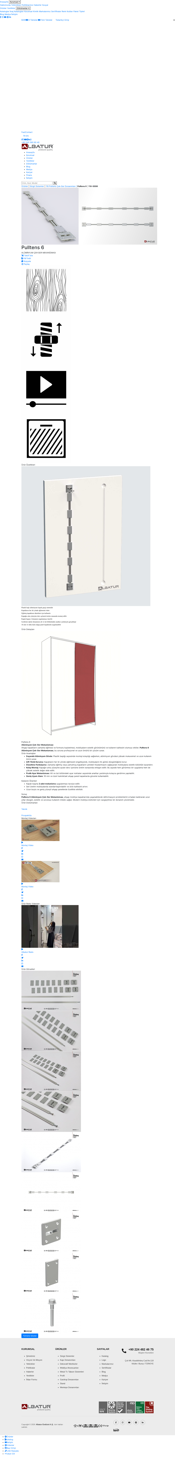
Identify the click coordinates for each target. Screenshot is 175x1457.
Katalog (105, 1356)
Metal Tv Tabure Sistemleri (72, 1372)
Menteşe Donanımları (69, 1387)
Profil (62, 1376)
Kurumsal (14, 2)
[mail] (22, 966)
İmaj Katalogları (17, 11)
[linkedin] (10, 17)
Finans (29, 175)
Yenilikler (11, 8)
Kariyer (29, 172)
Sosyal (45, 5)
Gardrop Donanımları (69, 1379)
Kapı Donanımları (67, 1360)
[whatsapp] (31, 139)
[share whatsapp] (22, 856)
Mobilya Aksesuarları (69, 1368)
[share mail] (22, 859)
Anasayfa (4, 2)
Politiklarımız (27, 5)
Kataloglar (4, 11)
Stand (62, 1383)
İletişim (14, 14)
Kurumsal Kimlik (31, 11)
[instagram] (3, 17)
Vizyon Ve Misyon (34, 1360)
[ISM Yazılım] (116, 1430)
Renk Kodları (67, 11)
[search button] (55, 183)
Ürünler (3, 8)
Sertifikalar (56, 11)
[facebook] (1, 17)
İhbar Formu (31, 1379)
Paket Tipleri (79, 11)
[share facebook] (22, 848)
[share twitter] (22, 851)
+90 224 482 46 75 (141, 1349)
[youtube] (5, 17)
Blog (2, 14)
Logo (104, 1360)
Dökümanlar (22, 8)
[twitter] (22, 958)
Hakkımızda (5, 5)
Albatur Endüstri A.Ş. (44, 1424)
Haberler (38, 5)
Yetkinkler (30, 1364)
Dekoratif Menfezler (69, 1364)
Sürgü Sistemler (37, 186)
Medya (8, 14)
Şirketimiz (30, 1356)
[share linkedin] (22, 854)
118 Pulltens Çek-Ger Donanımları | (61, 186)
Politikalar (30, 1368)
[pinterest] (8, 17)
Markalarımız (45, 11)
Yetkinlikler (16, 5)
